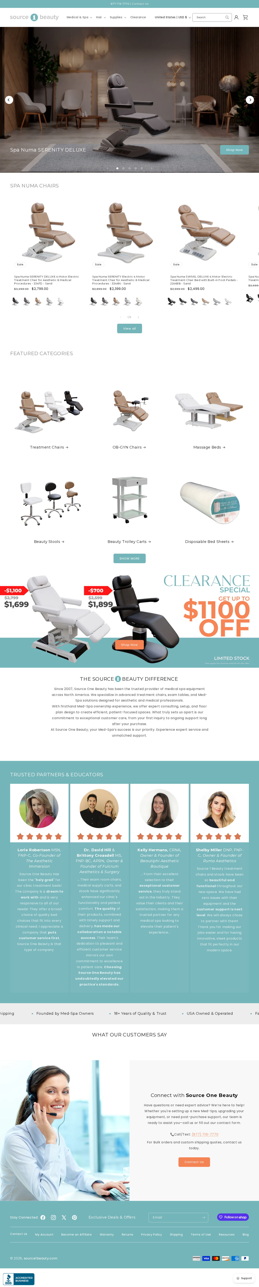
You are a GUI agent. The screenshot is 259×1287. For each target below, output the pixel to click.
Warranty (107, 1235)
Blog (246, 1235)
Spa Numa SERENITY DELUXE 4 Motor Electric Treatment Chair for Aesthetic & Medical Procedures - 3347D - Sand (46, 280)
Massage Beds (207, 447)
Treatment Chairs (47, 447)
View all (129, 328)
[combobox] (212, 17)
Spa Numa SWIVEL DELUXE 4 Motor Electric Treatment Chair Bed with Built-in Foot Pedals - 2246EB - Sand (204, 280)
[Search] (227, 17)
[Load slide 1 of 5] (117, 168)
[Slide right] (138, 317)
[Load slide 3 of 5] (129, 168)
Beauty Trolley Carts (127, 541)
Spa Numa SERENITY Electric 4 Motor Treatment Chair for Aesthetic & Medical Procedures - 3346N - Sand (120, 280)
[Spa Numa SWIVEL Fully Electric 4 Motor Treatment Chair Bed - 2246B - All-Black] (249, 298)
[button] (79, 17)
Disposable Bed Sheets (207, 541)
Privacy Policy (151, 1235)
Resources (227, 1235)
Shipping (176, 1235)
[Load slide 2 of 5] (123, 168)
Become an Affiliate (76, 1235)
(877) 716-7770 (205, 1134)
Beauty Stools (47, 541)
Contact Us (194, 1162)
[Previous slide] (107, 168)
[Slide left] (120, 317)
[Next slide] (151, 168)
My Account (44, 1235)
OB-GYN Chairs (127, 447)
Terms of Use (201, 1235)
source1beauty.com (40, 1258)
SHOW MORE (130, 558)
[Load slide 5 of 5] (142, 168)
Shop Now (234, 150)
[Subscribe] (203, 1217)
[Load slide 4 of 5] (136, 168)
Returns (127, 1235)
